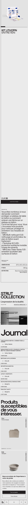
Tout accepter (14, 492)
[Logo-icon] (3, 502)
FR (21, 502)
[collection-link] (14, 316)
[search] (7, 502)
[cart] (25, 502)
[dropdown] (14, 502)
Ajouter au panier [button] (14, 201)
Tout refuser (14, 496)
